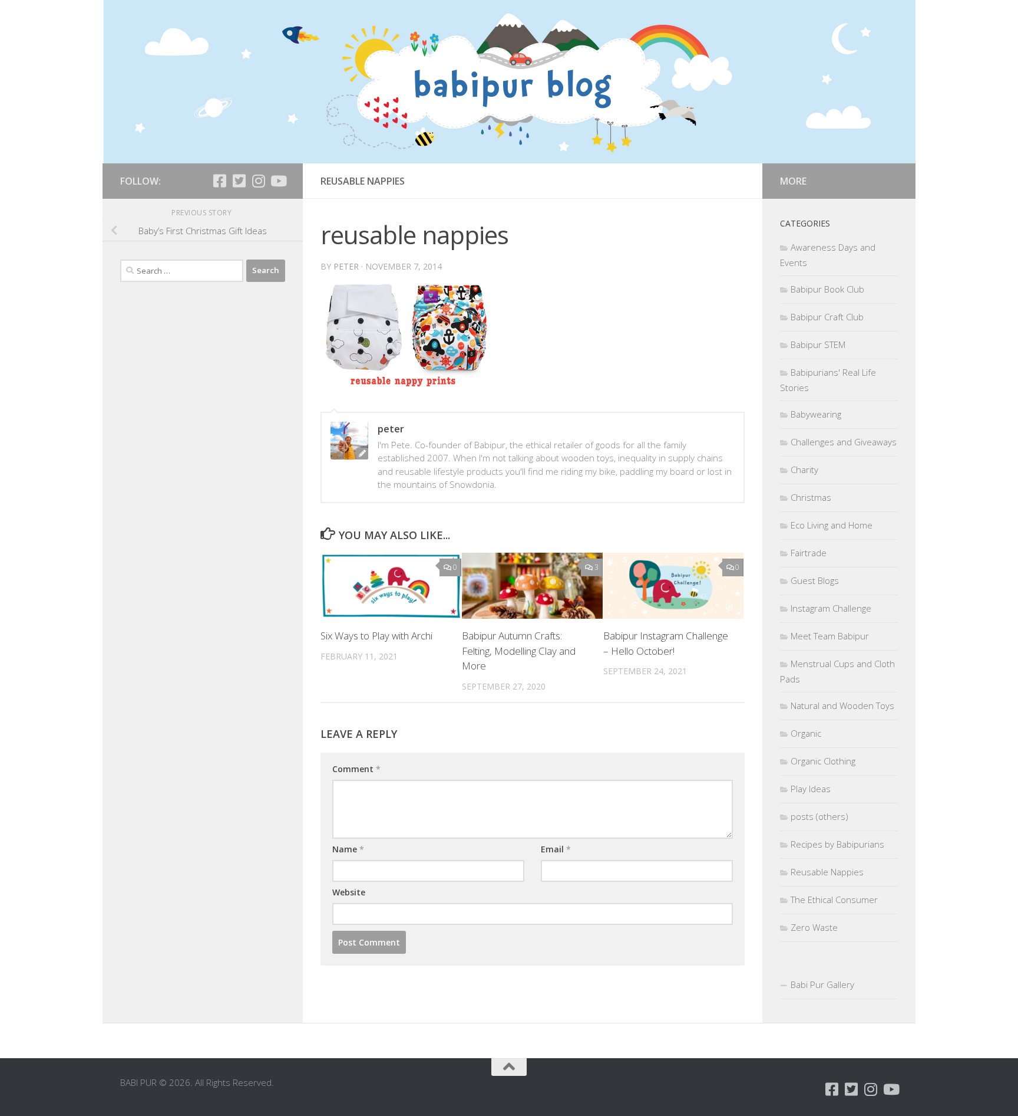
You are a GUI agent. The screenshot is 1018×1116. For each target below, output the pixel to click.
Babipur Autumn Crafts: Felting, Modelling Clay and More (519, 650)
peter (346, 266)
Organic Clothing (823, 761)
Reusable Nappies (827, 872)
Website (348, 892)
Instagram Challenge (831, 608)
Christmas (811, 497)
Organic (806, 733)
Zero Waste (814, 927)
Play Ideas (811, 789)
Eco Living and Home (831, 525)
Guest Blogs (815, 580)
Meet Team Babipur (830, 636)
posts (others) (819, 816)
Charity (804, 469)
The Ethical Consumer (834, 899)
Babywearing (816, 414)
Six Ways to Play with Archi (376, 635)
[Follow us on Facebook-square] (219, 180)
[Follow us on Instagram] (258, 180)
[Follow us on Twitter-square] (239, 180)
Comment (356, 768)
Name (348, 849)
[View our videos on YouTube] (277, 180)
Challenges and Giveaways (844, 442)
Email (556, 849)
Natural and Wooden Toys (842, 705)
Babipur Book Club (827, 289)
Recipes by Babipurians (837, 844)
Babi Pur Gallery (822, 984)
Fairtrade (809, 553)
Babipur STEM (818, 344)
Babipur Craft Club (827, 317)
